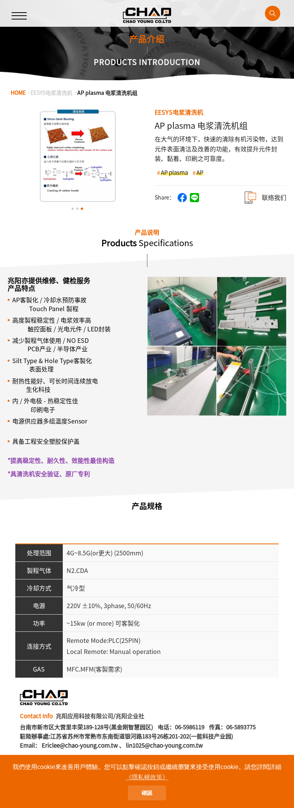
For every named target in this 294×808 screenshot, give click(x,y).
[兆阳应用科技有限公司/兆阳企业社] (147, 15)
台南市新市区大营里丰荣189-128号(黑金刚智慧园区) (86, 727)
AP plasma (174, 172)
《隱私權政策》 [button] (147, 777)
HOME (18, 92)
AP (199, 172)
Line (194, 197)
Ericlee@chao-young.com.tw (80, 745)
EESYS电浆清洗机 (51, 92)
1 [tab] (73, 209)
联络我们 (274, 197)
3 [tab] (82, 209)
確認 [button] (147, 793)
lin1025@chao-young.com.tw (164, 745)
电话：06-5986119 (181, 727)
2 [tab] (77, 209)
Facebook (182, 197)
